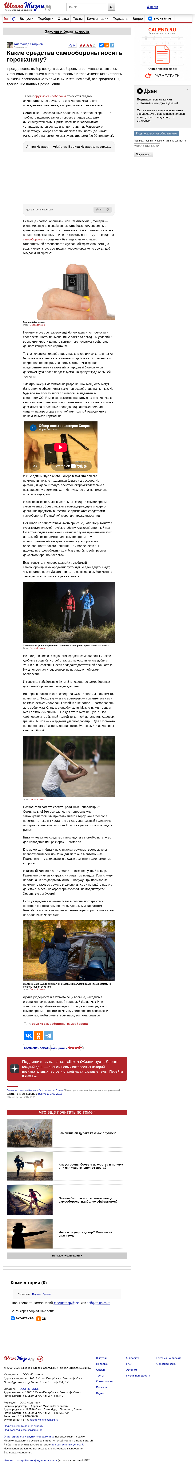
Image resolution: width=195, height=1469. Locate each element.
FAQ (129, 1363)
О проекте (132, 1357)
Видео (138, 19)
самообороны (33, 239)
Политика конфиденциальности (23, 1425)
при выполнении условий (67, 1444)
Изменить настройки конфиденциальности (30, 1460)
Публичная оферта (138, 1375)
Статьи (63, 19)
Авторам (131, 1369)
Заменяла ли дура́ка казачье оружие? (87, 1133)
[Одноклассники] (106, 45)
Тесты (78, 19)
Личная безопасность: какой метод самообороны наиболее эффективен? (88, 1200)
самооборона (77, 1023)
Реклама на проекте (168, 1357)
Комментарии (97, 19)
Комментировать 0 (37, 1047)
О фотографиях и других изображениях (29, 1436)
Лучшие (47, 1294)
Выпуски (26, 19)
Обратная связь (166, 1363)
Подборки (45, 19)
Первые (36, 1294)
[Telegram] (112, 45)
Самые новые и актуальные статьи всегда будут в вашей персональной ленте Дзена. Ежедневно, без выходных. (161, 115)
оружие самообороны (49, 1023)
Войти (153, 6)
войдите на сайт (98, 1303)
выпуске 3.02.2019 (50, 1093)
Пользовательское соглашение (23, 1429)
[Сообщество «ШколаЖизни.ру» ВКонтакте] (159, 18)
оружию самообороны (50, 96)
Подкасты (120, 19)
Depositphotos (37, 325)
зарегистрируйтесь (67, 1303)
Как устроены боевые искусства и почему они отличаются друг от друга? (91, 1166)
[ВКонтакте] (101, 45)
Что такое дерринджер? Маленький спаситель (86, 1234)
